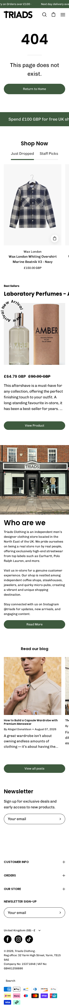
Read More (34, 624)
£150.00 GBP (33, 268)
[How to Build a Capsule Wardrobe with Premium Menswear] (32, 686)
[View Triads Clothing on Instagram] (18, 939)
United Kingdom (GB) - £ (19, 930)
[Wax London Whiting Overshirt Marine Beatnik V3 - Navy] (54, 238)
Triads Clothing (25, 951)
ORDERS (10, 875)
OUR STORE (12, 889)
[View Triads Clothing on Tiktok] (29, 939)
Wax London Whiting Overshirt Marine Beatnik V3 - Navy (33, 259)
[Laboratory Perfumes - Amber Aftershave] (34, 334)
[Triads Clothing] (18, 14)
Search (10, 980)
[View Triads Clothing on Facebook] (8, 939)
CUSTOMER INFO (16, 862)
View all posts (34, 768)
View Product (34, 425)
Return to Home (34, 89)
